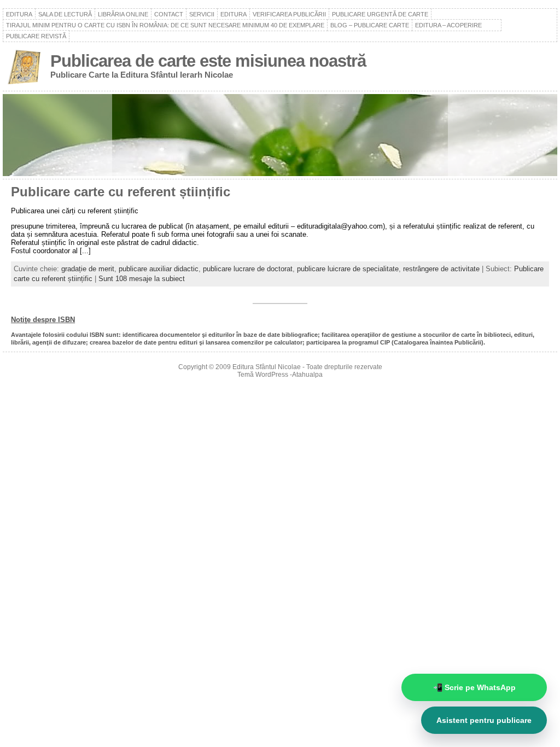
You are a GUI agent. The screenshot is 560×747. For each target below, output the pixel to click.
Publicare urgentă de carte (380, 14)
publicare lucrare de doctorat (248, 269)
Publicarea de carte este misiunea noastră (208, 61)
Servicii (201, 14)
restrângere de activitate (441, 269)
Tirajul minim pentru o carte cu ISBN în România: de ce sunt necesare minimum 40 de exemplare (165, 25)
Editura (19, 14)
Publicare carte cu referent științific (120, 192)
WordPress (271, 374)
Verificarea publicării (289, 14)
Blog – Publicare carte (369, 25)
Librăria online (123, 14)
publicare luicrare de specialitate (348, 269)
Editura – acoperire (456, 25)
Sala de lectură (65, 14)
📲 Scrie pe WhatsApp (474, 687)
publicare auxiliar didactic (159, 269)
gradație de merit (87, 269)
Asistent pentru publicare (484, 720)
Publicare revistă (36, 36)
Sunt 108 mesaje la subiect (141, 279)
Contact (168, 14)
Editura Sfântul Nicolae (266, 367)
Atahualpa (307, 374)
